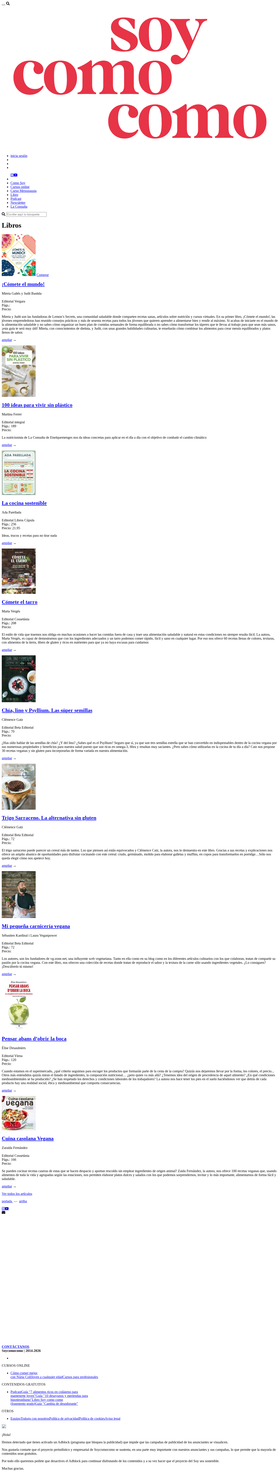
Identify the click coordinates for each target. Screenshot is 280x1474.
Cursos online (20, 187)
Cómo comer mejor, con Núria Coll (24, 1375)
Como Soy (17, 183)
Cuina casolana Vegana (28, 1138)
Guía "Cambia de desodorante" (56, 1403)
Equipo (15, 1418)
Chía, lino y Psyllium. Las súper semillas (47, 710)
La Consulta (18, 206)
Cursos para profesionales (80, 1377)
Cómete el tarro (19, 602)
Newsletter (17, 202)
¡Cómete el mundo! (23, 284)
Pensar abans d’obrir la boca (34, 1038)
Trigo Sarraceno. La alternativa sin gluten (49, 818)
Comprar (43, 275)
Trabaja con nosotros (35, 1418)
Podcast (15, 199)
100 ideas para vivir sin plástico (37, 405)
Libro (14, 195)
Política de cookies (92, 1418)
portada (7, 1201)
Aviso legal (112, 1418)
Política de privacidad (64, 1418)
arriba (23, 1201)
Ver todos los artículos (17, 1194)
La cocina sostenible (24, 503)
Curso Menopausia (23, 191)
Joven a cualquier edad (47, 1377)
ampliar (7, 340)
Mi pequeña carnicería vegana (36, 926)
